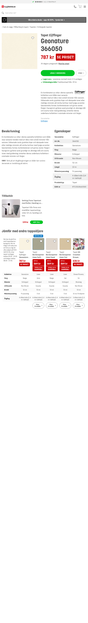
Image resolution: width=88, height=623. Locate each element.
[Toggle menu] (84, 6)
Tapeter (33, 27)
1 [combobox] (80, 73)
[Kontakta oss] (75, 7)
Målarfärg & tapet (21, 27)
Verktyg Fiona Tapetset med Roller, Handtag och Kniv (32, 201)
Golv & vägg (8, 27)
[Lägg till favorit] (32, 38)
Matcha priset (63, 64)
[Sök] (3, 13)
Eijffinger (44, 121)
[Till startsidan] (8, 6)
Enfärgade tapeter (44, 27)
